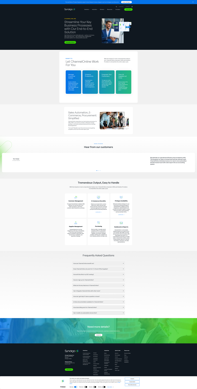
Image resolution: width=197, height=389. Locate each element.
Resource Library (127, 353)
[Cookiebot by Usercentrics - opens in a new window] (62, 387)
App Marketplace (118, 360)
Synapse (95, 352)
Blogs (125, 355)
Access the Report (126, 2)
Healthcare (106, 365)
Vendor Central (96, 363)
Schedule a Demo (70, 42)
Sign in (128, 6)
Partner (116, 362)
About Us (116, 353)
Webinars (126, 357)
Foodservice (106, 357)
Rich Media (95, 356)
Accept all (132, 378)
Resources (109, 9)
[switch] (85, 387)
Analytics (95, 365)
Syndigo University (118, 358)
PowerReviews (96, 370)
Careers (116, 357)
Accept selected (132, 381)
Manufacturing (107, 355)
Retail (105, 353)
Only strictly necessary (132, 384)
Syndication (95, 354)
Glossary (126, 358)
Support (121, 6)
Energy (105, 367)
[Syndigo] (69, 9)
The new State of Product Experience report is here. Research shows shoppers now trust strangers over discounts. (92, 2)
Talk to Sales (128, 9)
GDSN (94, 361)
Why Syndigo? (117, 355)
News (116, 364)
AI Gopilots (95, 372)
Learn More (98, 212)
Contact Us (98, 335)
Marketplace (95, 374)
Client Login (117, 370)
